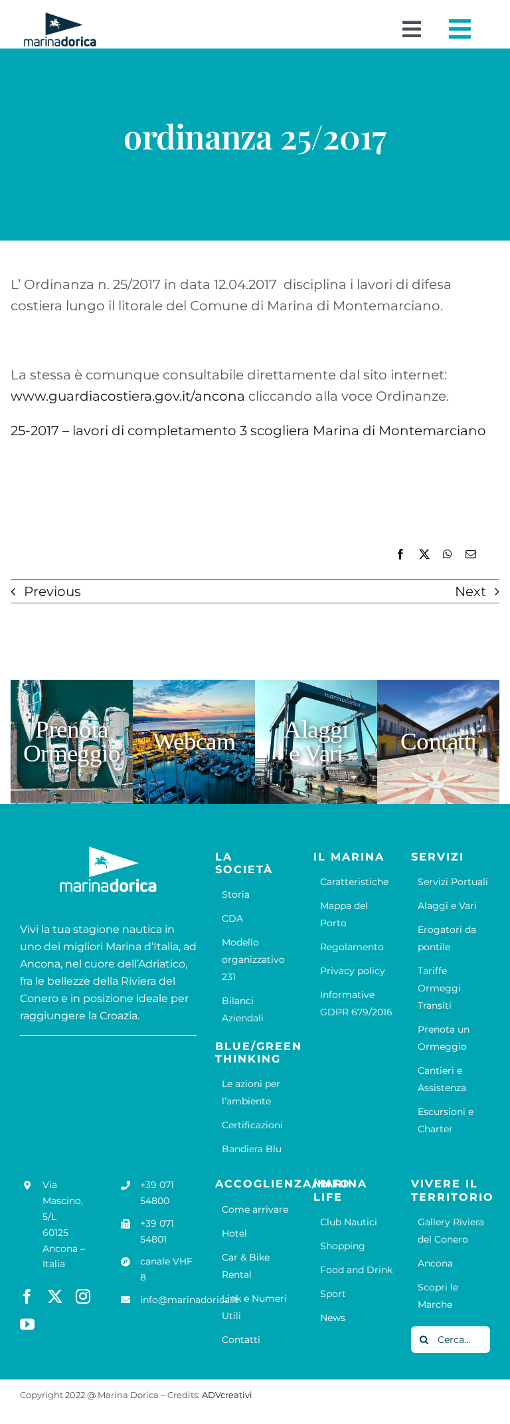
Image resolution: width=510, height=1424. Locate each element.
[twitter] (55, 1296)
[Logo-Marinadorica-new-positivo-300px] (60, 17)
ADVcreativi (227, 1394)
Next (470, 591)
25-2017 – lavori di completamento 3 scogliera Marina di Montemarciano (248, 431)
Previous (52, 591)
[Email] (471, 554)
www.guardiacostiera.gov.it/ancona (128, 396)
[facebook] (27, 1296)
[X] (424, 554)
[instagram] (83, 1296)
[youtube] (27, 1324)
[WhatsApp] (447, 554)
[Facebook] (400, 554)
